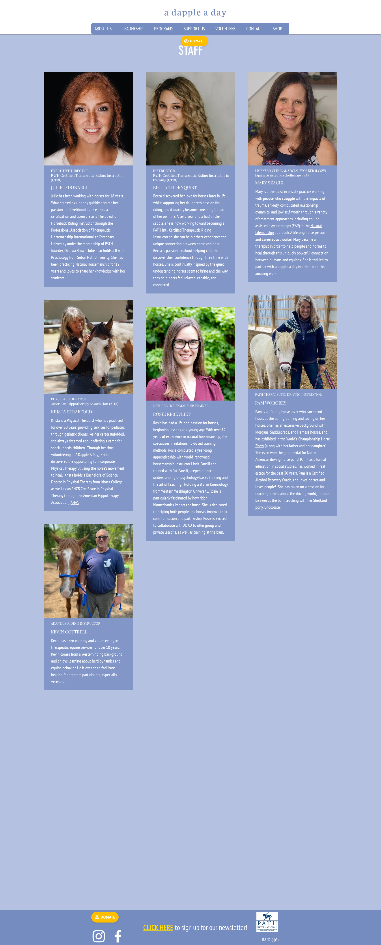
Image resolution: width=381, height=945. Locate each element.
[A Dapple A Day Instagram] (98, 936)
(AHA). (74, 502)
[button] (105, 29)
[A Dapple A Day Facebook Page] (118, 936)
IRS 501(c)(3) (270, 939)
